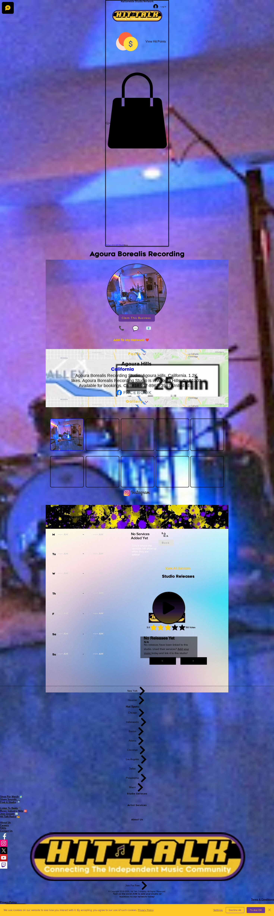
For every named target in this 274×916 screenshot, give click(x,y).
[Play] (168, 607)
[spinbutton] (75, 535)
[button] (137, 111)
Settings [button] (218, 910)
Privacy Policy (146, 910)
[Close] (269, 910)
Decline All (235, 910)
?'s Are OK (256, 910)
